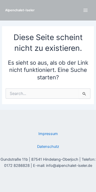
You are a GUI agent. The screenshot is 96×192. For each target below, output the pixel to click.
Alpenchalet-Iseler (20, 10)
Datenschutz (48, 146)
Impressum (48, 133)
